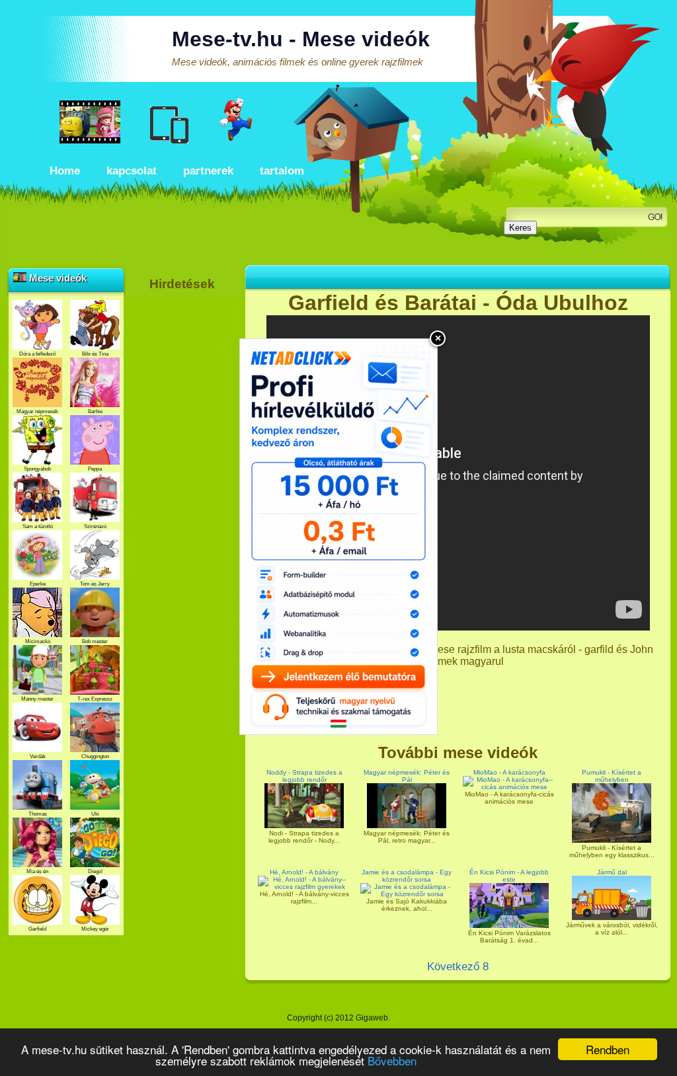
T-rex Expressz (94, 699)
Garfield (37, 929)
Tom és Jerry (95, 584)
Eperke (38, 584)
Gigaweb (372, 1017)
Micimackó (37, 641)
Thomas (37, 814)
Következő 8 (458, 966)
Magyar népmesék (37, 411)
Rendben (607, 1049)
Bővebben (392, 1060)
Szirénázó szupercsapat (95, 529)
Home (65, 171)
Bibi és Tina (95, 354)
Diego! (95, 871)
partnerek (208, 171)
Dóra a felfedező (37, 354)
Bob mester (95, 641)
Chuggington (95, 756)
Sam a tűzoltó (37, 526)
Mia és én (37, 871)
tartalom (282, 171)
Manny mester (37, 699)
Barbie (95, 411)
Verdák (38, 756)
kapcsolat (131, 171)
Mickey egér (95, 929)
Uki (95, 814)
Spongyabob (37, 469)
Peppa (95, 469)
